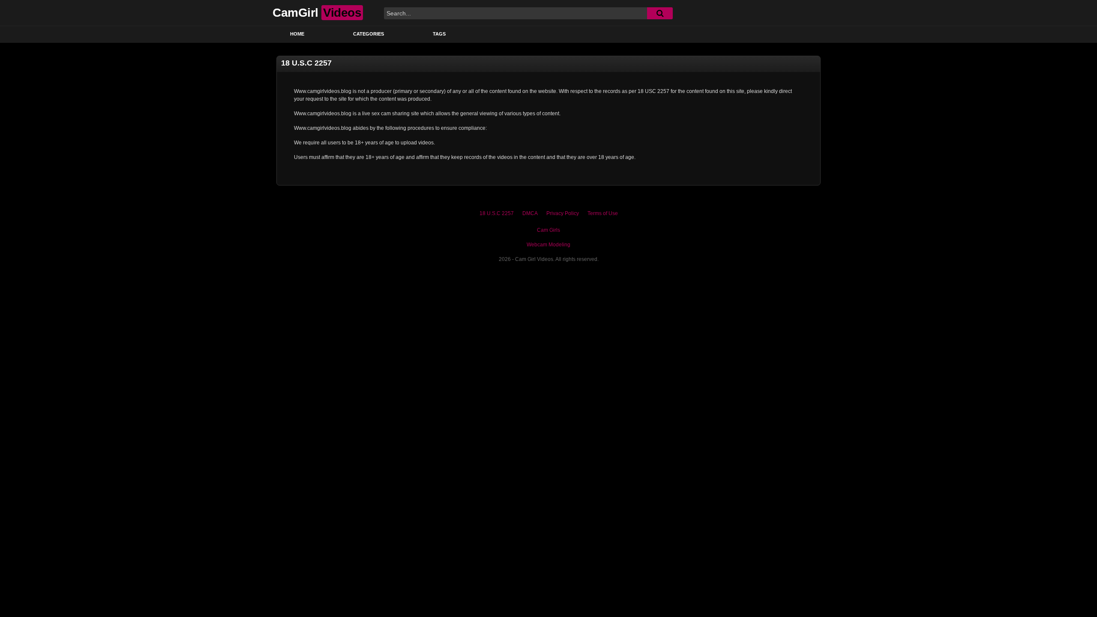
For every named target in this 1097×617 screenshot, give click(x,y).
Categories (368, 33)
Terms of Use (602, 213)
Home (297, 33)
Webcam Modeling (548, 245)
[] (660, 13)
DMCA (530, 213)
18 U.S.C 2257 (497, 213)
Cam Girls (548, 230)
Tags (439, 33)
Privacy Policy (562, 213)
